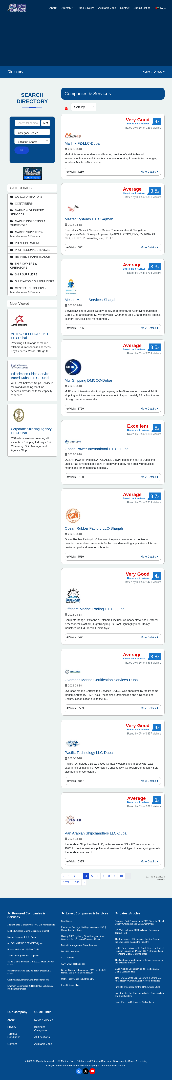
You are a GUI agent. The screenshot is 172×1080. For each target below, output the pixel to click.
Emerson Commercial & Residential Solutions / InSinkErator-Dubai (30, 987)
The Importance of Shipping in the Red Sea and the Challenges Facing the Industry (138, 940)
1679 (66, 882)
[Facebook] (79, 1071)
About (52, 8)
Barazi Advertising (137, 1061)
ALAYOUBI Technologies (73, 964)
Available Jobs (107, 8)
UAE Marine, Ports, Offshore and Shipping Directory (83, 1061)
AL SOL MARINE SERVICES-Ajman (25, 943)
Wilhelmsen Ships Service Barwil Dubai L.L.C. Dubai (29, 972)
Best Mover (66, 921)
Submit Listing (142, 8)
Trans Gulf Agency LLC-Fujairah (22, 955)
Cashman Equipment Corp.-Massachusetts (28, 979)
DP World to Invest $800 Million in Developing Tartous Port (137, 931)
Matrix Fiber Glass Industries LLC (77, 979)
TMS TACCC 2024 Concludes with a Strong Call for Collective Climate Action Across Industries (138, 979)
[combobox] (32, 132)
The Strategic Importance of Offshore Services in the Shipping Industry (139, 961)
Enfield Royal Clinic (70, 985)
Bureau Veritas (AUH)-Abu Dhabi (23, 949)
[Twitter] (86, 1071)
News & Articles (43, 1020)
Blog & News (86, 8)
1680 (76, 882)
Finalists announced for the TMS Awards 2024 (137, 987)
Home (146, 71)
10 (121, 876)
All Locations (42, 1037)
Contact (124, 8)
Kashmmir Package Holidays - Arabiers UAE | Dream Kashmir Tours (83, 928)
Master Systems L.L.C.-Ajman (22, 937)
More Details (149, 171)
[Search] (21, 150)
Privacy (11, 1026)
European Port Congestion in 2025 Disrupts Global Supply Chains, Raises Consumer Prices (139, 922)
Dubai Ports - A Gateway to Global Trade (134, 1002)
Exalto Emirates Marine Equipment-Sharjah (28, 931)
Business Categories (40, 1028)
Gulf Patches (67, 957)
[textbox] (32, 133)
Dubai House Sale (70, 951)
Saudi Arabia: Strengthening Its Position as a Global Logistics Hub (137, 970)
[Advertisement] (86, 41)
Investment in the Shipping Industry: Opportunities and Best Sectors (139, 994)
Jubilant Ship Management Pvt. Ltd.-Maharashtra (31, 924)
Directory (66, 8)
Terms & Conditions (13, 1035)
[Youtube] (92, 1071)
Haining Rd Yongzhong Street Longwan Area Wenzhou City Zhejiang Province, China (82, 937)
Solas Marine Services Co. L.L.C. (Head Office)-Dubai (30, 963)
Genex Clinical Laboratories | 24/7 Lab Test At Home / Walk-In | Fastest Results (83, 971)
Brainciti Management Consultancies (79, 945)
